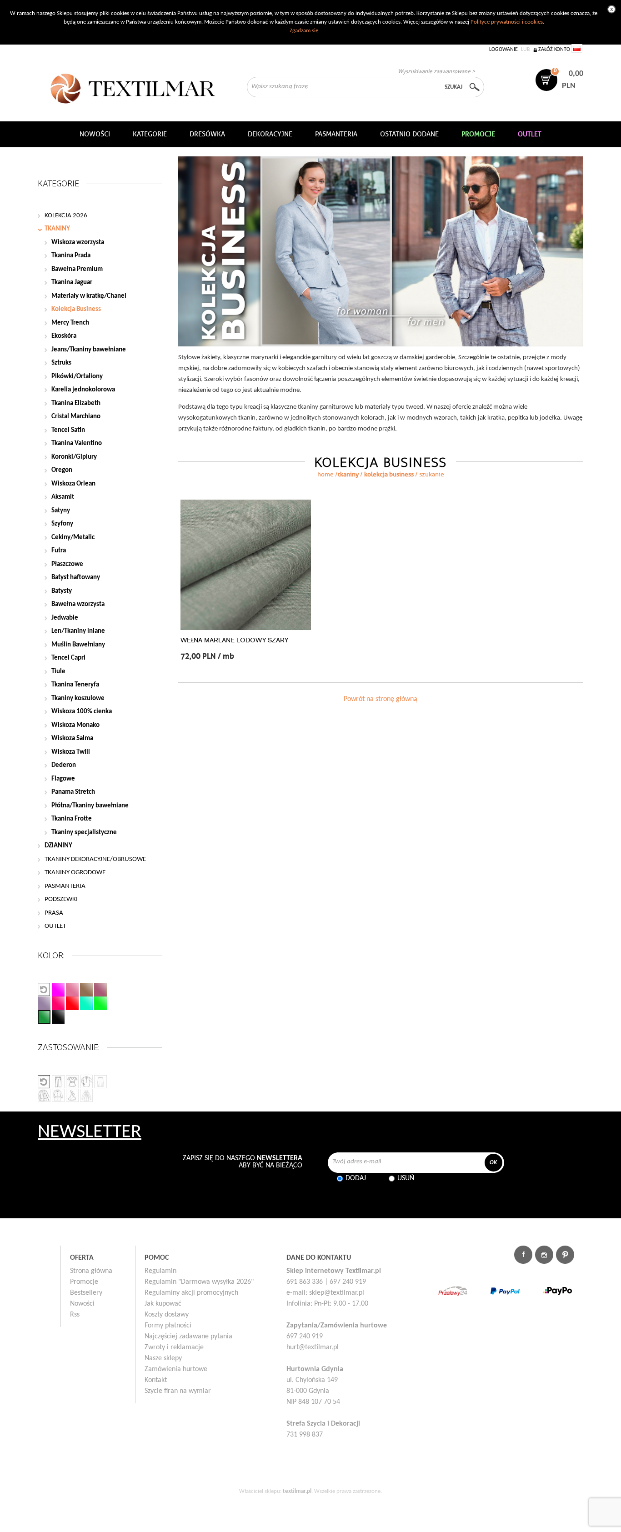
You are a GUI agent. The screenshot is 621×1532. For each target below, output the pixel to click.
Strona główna (91, 1271)
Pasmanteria (336, 134)
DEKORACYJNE (270, 134)
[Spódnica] (100, 1082)
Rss (75, 1314)
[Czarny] (58, 1017)
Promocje (84, 1282)
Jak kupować (163, 1303)
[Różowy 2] (72, 989)
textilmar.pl (297, 1491)
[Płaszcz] (44, 1095)
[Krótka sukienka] (72, 1082)
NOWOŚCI (95, 134)
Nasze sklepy (163, 1358)
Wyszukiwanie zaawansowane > (436, 71)
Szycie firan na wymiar (178, 1391)
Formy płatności (168, 1325)
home (325, 474)
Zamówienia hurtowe (176, 1369)
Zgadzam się (304, 31)
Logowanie (503, 49)
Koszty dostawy (167, 1314)
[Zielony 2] (100, 1003)
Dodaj (356, 1178)
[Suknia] (72, 1095)
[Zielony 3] (44, 1017)
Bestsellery (86, 1293)
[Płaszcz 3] (86, 1095)
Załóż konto (554, 49)
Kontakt (156, 1380)
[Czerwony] (72, 1003)
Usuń (405, 1178)
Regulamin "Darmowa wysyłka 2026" (199, 1282)
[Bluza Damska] (86, 1081)
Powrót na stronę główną (380, 699)
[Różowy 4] (58, 1003)
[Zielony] (86, 1003)
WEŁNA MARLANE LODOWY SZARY (234, 640)
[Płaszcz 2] (58, 1095)
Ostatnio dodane (409, 134)
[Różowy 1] (58, 989)
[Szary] (44, 1003)
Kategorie (150, 134)
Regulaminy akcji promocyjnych (191, 1293)
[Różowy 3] (100, 989)
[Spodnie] (58, 1082)
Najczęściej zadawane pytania (188, 1336)
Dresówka (207, 134)
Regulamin (160, 1271)
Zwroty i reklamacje (174, 1347)
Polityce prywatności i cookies (507, 22)
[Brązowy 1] (86, 989)
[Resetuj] (44, 989)
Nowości (82, 1303)
